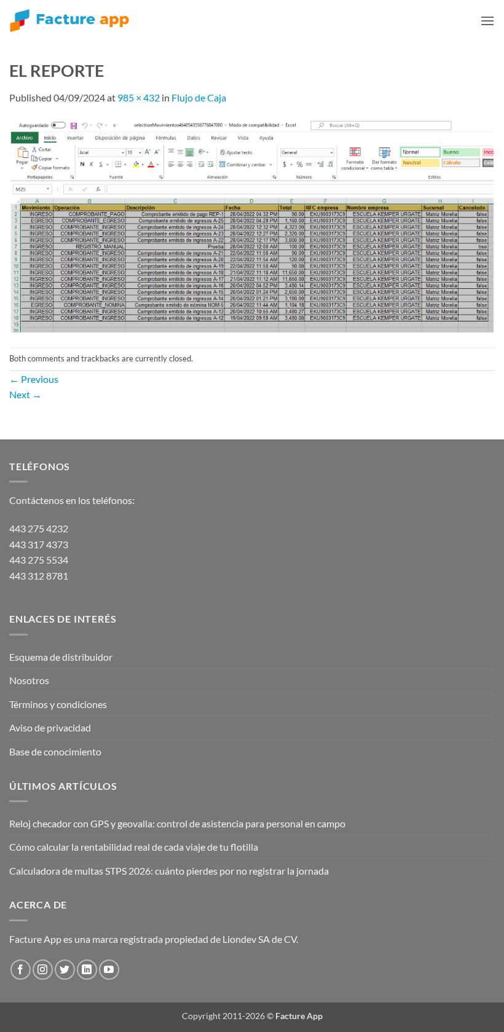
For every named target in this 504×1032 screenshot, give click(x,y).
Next (25, 394)
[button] (487, 21)
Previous (33, 379)
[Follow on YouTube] (109, 969)
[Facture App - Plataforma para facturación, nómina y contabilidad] (69, 21)
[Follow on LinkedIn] (87, 969)
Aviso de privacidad (50, 727)
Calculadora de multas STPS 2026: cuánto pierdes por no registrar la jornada (169, 870)
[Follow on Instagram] (43, 969)
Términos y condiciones (58, 704)
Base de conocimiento (55, 751)
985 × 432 (138, 97)
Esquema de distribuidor (60, 657)
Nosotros (29, 680)
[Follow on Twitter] (65, 969)
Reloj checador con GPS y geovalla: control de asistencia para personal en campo (177, 823)
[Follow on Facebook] (20, 969)
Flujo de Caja (198, 97)
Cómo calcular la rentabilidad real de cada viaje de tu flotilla (133, 847)
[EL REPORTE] (252, 225)
